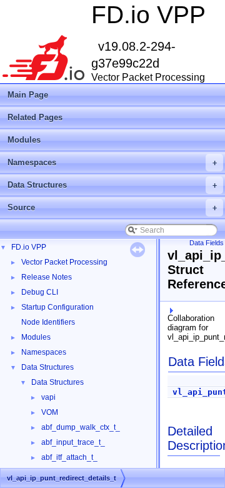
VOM (49, 412)
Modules (24, 140)
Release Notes (46, 277)
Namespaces (112, 162)
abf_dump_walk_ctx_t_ (80, 427)
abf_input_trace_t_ (73, 442)
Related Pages (35, 117)
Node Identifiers (48, 322)
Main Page (28, 94)
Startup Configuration (57, 307)
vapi (48, 397)
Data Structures (112, 185)
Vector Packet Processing (64, 262)
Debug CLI (39, 292)
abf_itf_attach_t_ (69, 457)
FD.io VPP (28, 247)
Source (112, 207)
